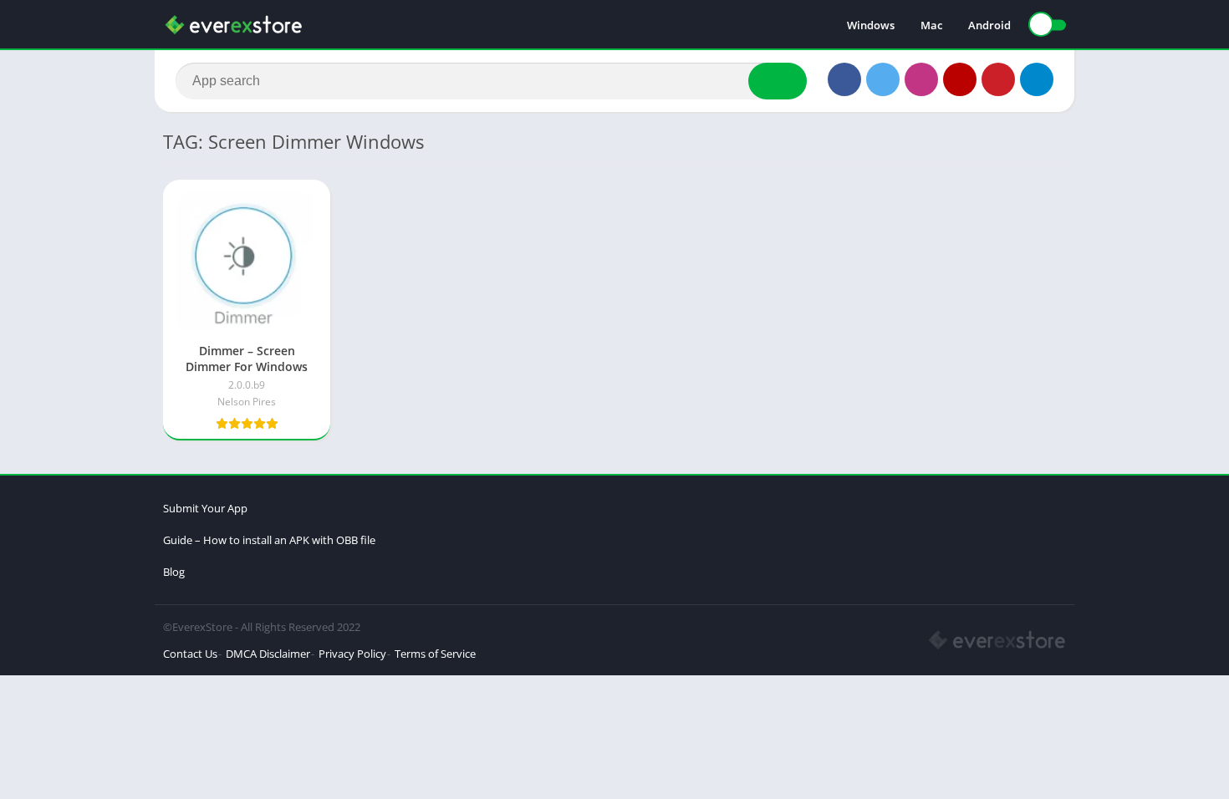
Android (989, 25)
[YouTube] (960, 79)
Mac (931, 25)
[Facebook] (844, 79)
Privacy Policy (352, 653)
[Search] (777, 81)
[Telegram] (1036, 79)
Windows (871, 25)
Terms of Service (435, 653)
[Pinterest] (998, 79)
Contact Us (190, 653)
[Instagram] (921, 79)
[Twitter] (883, 79)
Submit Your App (205, 508)
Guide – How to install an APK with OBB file (269, 539)
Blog (174, 571)
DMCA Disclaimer (268, 653)
